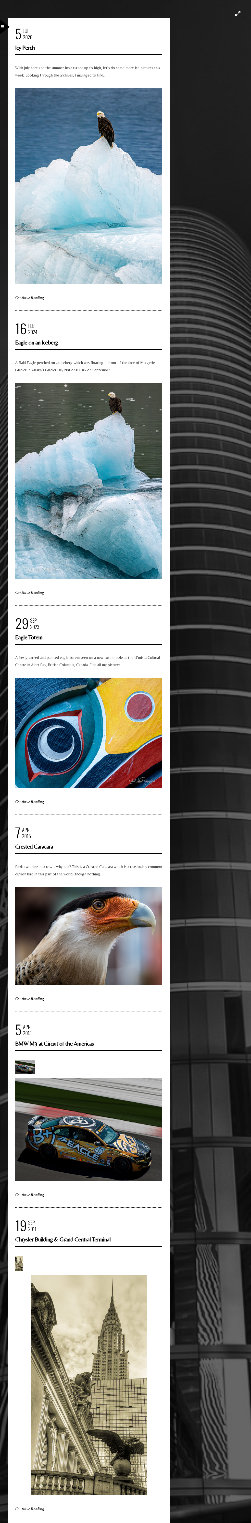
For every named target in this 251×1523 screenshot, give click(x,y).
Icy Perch (25, 47)
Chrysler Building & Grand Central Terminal (63, 1239)
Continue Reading (29, 297)
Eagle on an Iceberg (36, 342)
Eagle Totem (28, 637)
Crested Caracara (34, 846)
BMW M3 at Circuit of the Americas (54, 1043)
